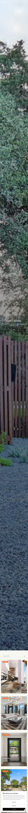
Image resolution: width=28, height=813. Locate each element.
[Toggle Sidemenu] (26, 2)
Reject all (14, 802)
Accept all (14, 809)
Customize (14, 805)
